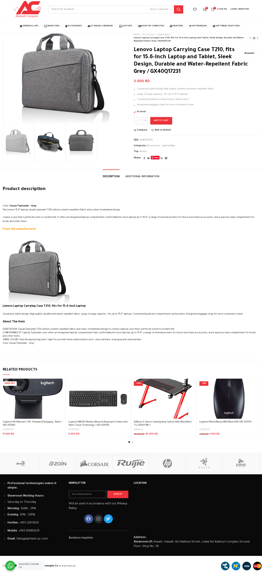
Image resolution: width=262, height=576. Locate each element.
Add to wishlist (163, 130)
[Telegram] (166, 158)
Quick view (60, 392)
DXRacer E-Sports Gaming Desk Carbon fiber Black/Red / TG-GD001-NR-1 (163, 424)
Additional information (142, 176)
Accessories (148, 35)
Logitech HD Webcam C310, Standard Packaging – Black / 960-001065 (32, 424)
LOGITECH (8, 430)
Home (137, 35)
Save (156, 157)
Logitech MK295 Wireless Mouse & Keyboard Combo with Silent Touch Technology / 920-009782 (98, 424)
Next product (257, 38)
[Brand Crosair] (94, 463)
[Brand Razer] (204, 463)
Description (111, 176)
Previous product (250, 38)
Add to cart (161, 121)
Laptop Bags (163, 35)
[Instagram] (98, 518)
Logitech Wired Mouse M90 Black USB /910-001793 (225, 422)
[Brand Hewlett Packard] (167, 463)
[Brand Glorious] (241, 463)
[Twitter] (148, 158)
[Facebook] (144, 158)
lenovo (143, 151)
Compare (142, 130)
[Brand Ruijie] (131, 463)
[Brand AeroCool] (21, 463)
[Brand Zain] (57, 463)
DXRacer (138, 430)
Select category (159, 10)
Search (178, 9)
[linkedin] (162, 158)
